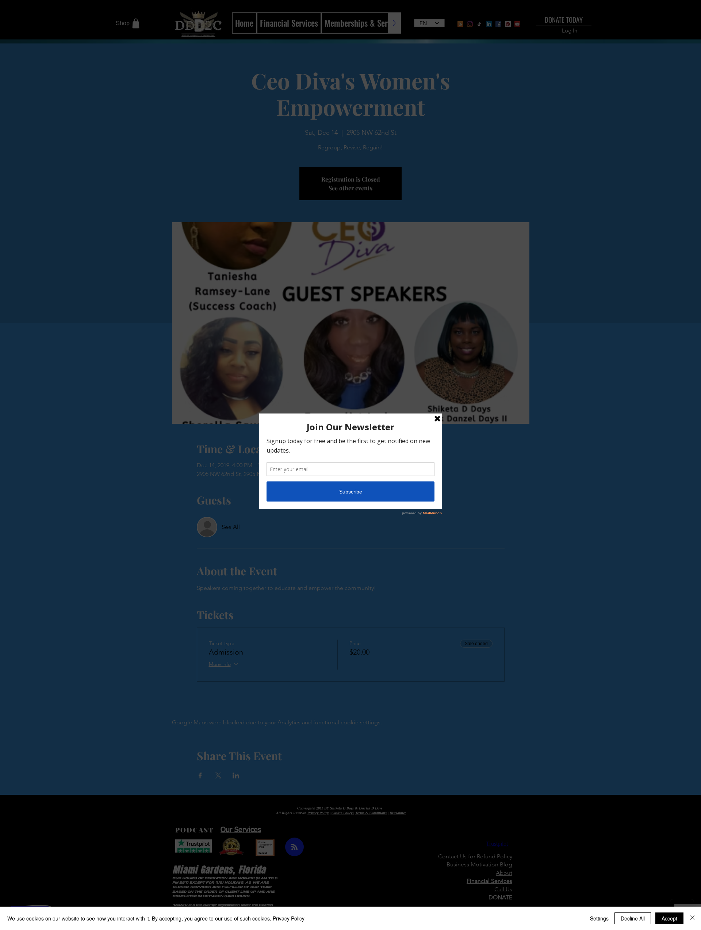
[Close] (692, 918)
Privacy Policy (288, 918)
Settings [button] (599, 918)
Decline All (633, 918)
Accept (669, 918)
